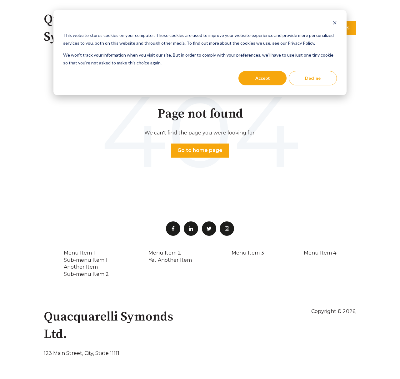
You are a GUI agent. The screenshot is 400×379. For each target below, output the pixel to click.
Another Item (81, 267)
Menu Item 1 (79, 253)
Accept (262, 78)
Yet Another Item (170, 260)
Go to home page (200, 150)
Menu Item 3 (248, 253)
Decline (313, 78)
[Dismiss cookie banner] (334, 24)
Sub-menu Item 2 (86, 274)
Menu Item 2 (164, 253)
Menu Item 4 (320, 253)
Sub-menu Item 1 (86, 260)
